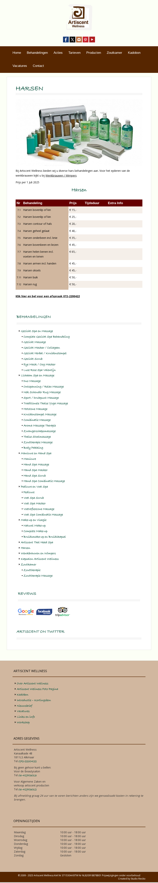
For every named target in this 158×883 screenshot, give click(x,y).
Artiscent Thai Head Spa (37, 542)
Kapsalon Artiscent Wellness (40, 559)
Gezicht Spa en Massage (37, 331)
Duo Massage (32, 381)
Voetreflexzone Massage (39, 509)
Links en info (26, 717)
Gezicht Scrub (33, 359)
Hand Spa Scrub (35, 476)
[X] (72, 39)
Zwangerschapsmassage (40, 431)
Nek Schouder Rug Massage (42, 392)
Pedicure (29, 492)
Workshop (23, 722)
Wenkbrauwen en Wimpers (38, 553)
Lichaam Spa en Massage (37, 375)
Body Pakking (33, 448)
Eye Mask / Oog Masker (39, 364)
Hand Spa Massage (36, 464)
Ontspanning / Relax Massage (44, 387)
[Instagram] (79, 39)
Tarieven (74, 53)
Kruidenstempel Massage (40, 414)
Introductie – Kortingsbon (34, 700)
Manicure (30, 459)
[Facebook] (66, 39)
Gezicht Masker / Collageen (42, 348)
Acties (58, 53)
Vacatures (20, 66)
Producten (93, 53)
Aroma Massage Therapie (40, 426)
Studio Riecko (138, 878)
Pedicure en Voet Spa (34, 487)
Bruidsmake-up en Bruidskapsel (45, 537)
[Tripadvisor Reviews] (63, 612)
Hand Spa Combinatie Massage (44, 481)
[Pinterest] (85, 39)
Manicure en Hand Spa (36, 453)
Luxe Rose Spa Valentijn (40, 370)
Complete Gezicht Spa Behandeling (47, 337)
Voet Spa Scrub (34, 498)
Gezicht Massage (35, 342)
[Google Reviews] (26, 612)
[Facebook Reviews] (44, 612)
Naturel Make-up (35, 526)
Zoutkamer (114, 53)
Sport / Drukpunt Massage (41, 398)
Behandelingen (37, 53)
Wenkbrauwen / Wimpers (61, 175)
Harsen (25, 548)
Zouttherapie (32, 570)
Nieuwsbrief (24, 706)
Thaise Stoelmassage (37, 437)
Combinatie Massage (37, 420)
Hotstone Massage (35, 409)
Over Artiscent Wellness (32, 683)
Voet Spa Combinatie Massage (43, 515)
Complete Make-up (35, 531)
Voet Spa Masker (35, 503)
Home (17, 53)
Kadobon (134, 53)
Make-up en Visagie (33, 520)
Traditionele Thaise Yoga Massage (46, 403)
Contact (38, 66)
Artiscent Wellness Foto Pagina (37, 689)
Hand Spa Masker (36, 470)
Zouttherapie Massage (38, 442)
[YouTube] (92, 39)
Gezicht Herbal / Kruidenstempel (45, 353)
